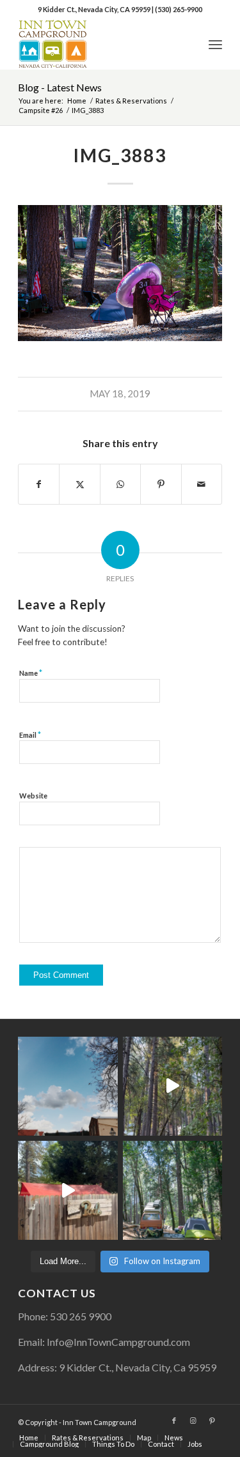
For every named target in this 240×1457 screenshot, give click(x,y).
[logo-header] (99, 44)
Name (30, 672)
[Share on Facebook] (39, 484)
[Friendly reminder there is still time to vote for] (172, 1190)
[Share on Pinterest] (160, 484)
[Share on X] (79, 484)
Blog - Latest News (60, 87)
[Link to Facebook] (174, 1420)
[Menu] (215, 44)
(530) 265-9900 (178, 9)
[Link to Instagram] (193, 1420)
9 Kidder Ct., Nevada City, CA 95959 (95, 9)
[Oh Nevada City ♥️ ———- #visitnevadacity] (67, 1086)
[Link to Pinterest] (212, 1420)
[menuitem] (215, 44)
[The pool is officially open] (67, 1190)
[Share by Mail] (201, 484)
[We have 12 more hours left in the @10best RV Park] (172, 1086)
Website (33, 795)
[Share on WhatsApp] (120, 484)
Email (30, 734)
